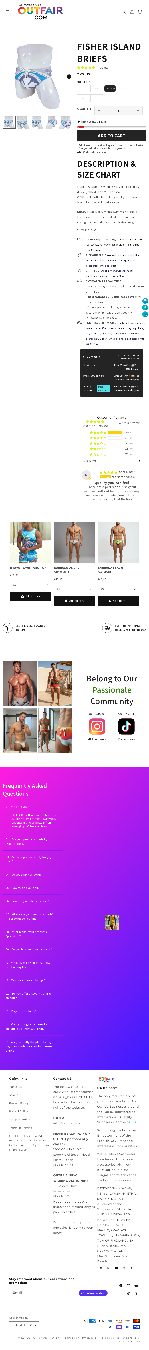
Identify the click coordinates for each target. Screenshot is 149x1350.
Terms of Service (20, 1127)
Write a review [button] (129, 423)
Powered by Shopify (49, 1338)
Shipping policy (131, 1338)
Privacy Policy (19, 1103)
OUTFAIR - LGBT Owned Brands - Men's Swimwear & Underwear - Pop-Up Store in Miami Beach (29, 1142)
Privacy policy (90, 1338)
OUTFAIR (32, 1338)
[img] (109, 472)
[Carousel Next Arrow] (69, 76)
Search (14, 1095)
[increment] (138, 110)
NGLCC (132, 1122)
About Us (15, 1086)
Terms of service (110, 1338)
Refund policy (71, 1338)
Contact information (129, 1341)
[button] (8, 12)
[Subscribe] (70, 1293)
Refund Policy (18, 1111)
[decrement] (99, 110)
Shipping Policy (20, 1119)
